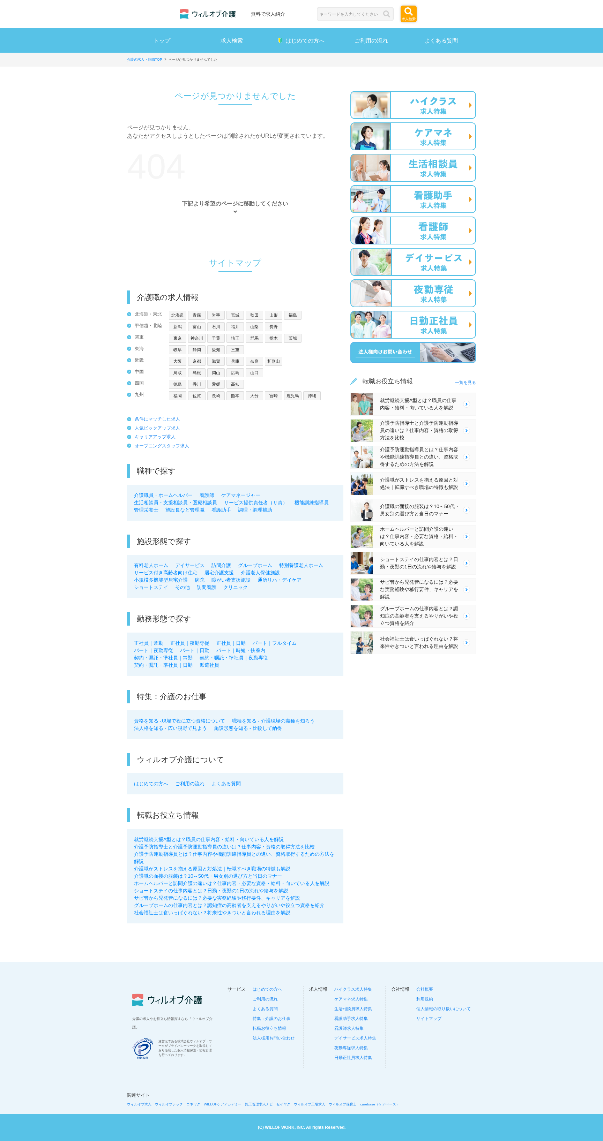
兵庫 (235, 361)
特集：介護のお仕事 (271, 1018)
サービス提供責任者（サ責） (256, 502)
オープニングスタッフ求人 (162, 445)
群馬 (254, 338)
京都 (197, 361)
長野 (273, 326)
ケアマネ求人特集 (351, 999)
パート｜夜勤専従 (153, 650)
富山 (197, 326)
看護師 (207, 495)
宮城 (235, 315)
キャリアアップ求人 (155, 436)
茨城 (293, 338)
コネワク (193, 1104)
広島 (235, 372)
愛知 (216, 349)
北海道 (177, 315)
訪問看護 (206, 587)
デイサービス (189, 565)
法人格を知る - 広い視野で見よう (170, 728)
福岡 (177, 395)
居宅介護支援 (219, 572)
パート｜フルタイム (275, 643)
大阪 (177, 361)
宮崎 (273, 395)
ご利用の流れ (371, 40)
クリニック (235, 587)
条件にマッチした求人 (157, 419)
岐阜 (177, 349)
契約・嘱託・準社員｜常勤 (163, 657)
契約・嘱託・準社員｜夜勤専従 (234, 657)
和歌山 (273, 361)
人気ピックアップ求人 (157, 428)
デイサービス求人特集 (355, 1038)
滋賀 (216, 361)
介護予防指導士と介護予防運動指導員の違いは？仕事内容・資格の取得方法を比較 (224, 846)
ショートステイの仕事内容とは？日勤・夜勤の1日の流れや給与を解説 (211, 890)
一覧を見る (465, 382)
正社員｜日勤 (231, 643)
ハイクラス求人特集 (353, 989)
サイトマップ (428, 1018)
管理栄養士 (146, 510)
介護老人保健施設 (260, 572)
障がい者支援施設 (231, 580)
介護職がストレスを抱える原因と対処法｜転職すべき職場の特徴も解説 (212, 868)
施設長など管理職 (184, 510)
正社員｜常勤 (148, 643)
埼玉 (235, 338)
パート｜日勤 (194, 650)
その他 (182, 587)
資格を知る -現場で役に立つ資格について (179, 721)
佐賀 (197, 395)
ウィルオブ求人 (139, 1104)
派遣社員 (209, 665)
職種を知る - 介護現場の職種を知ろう (273, 721)
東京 (177, 338)
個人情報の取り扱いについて (443, 1008)
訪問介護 (221, 565)
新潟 (177, 326)
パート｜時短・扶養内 (240, 650)
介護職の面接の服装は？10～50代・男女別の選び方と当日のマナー (208, 876)
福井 (235, 326)
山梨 (254, 326)
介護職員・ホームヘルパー (163, 495)
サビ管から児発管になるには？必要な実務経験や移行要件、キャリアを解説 (217, 898)
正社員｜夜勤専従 (189, 643)
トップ (162, 40)
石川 (216, 326)
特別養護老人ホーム (301, 565)
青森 (197, 315)
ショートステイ (151, 587)
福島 (293, 315)
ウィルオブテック (169, 1104)
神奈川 (197, 338)
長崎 (216, 395)
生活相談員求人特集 (353, 1008)
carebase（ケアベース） (380, 1104)
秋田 (254, 315)
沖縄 (312, 395)
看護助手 (221, 510)
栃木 (273, 338)
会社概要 (424, 989)
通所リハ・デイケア (280, 580)
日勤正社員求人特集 (353, 1057)
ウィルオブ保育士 (343, 1104)
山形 (273, 315)
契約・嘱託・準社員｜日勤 (163, 665)
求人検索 (232, 40)
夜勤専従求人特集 (351, 1047)
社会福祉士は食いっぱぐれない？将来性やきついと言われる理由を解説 (212, 912)
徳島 (177, 384)
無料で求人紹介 (268, 14)
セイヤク (283, 1104)
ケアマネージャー (240, 495)
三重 (235, 349)
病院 (199, 580)
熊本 (235, 395)
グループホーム (255, 565)
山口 (254, 372)
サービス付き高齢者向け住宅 (166, 572)
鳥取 (177, 372)
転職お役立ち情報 (269, 1028)
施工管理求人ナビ (259, 1104)
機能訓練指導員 (312, 502)
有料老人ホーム (151, 565)
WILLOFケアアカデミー (222, 1104)
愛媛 (216, 384)
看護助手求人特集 (351, 1018)
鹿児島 (292, 395)
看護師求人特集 (349, 1028)
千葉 (216, 338)
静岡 (197, 349)
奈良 (254, 361)
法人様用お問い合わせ (274, 1038)
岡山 (216, 372)
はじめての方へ (305, 40)
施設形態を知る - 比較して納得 (248, 728)
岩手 (216, 315)
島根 (197, 372)
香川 (197, 384)
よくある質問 (441, 40)
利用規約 (424, 999)
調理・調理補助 (255, 510)
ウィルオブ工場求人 (309, 1104)
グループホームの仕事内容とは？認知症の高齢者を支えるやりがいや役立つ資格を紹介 (229, 905)
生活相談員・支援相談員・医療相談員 (175, 502)
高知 (235, 384)
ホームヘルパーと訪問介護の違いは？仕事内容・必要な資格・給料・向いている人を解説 (231, 883)
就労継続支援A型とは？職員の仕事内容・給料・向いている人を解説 (209, 839)
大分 (254, 395)
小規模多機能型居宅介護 (161, 580)
